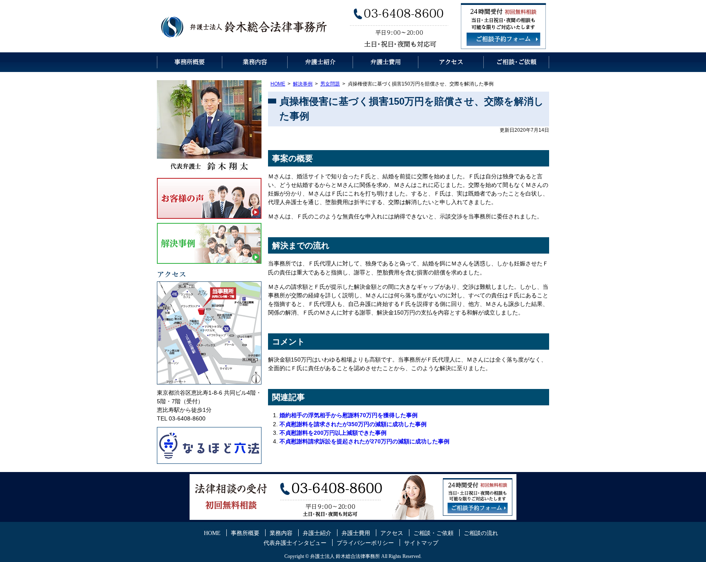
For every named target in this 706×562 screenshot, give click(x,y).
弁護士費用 (385, 62)
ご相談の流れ (481, 533)
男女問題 (330, 84)
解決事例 (303, 84)
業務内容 (255, 62)
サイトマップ (421, 543)
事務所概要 (189, 62)
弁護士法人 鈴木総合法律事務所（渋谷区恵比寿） (245, 26)
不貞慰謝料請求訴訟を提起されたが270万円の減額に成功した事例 (364, 441)
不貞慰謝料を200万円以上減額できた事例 (333, 432)
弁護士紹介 (320, 62)
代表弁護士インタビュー (295, 543)
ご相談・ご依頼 (516, 62)
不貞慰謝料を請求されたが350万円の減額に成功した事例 (353, 424)
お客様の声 (209, 198)
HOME (277, 84)
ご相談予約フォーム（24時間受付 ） (503, 39)
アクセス (451, 62)
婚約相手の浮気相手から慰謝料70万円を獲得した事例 (348, 415)
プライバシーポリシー (365, 543)
